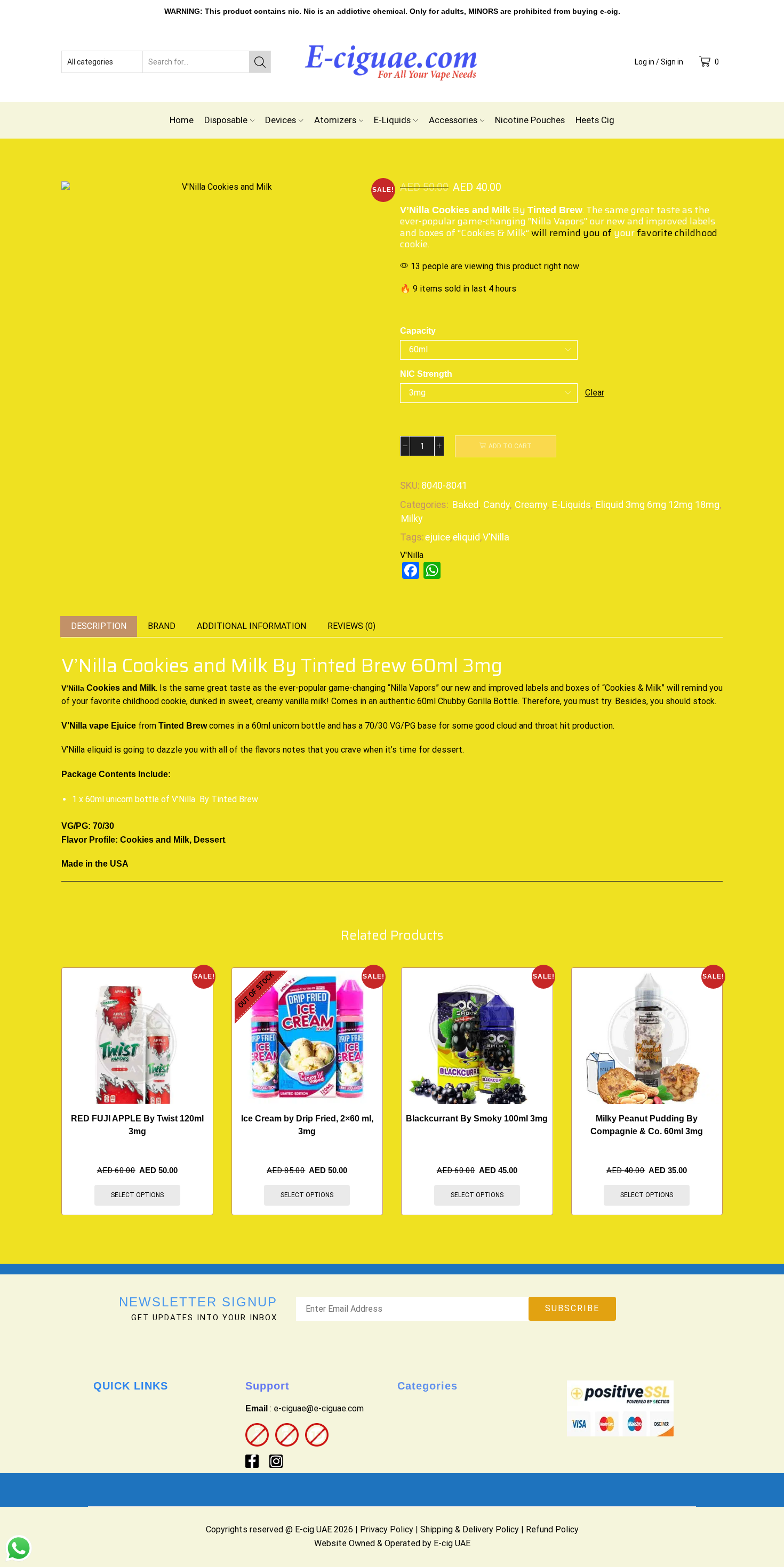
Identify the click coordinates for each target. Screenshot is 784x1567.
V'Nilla (496, 537)
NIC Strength (426, 373)
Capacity (418, 330)
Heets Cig (594, 120)
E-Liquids (392, 120)
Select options (137, 1195)
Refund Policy (552, 1529)
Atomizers (335, 120)
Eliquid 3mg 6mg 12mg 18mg (657, 504)
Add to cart (510, 446)
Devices (280, 120)
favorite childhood (677, 232)
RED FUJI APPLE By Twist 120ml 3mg (137, 1125)
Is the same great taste (205, 688)
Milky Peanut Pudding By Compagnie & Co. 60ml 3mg (646, 1125)
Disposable (225, 120)
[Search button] (259, 61)
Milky (412, 518)
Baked (465, 504)
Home (182, 120)
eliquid (466, 537)
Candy (496, 504)
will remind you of (571, 232)
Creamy (531, 504)
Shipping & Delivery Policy (469, 1529)
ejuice (437, 537)
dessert (447, 750)
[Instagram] (276, 1461)
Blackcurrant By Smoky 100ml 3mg (477, 1118)
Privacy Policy (386, 1529)
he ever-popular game (308, 688)
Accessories (453, 120)
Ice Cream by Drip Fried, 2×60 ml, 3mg (307, 1125)
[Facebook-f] (252, 1461)
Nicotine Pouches (530, 120)
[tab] (98, 626)
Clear (594, 392)
